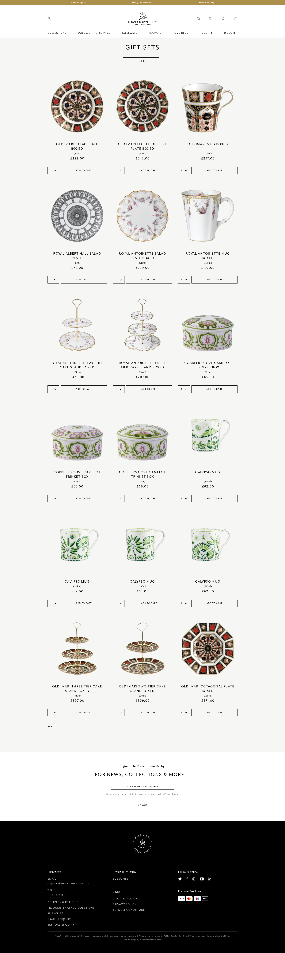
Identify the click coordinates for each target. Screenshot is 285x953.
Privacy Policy (124, 904)
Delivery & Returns (63, 902)
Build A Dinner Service (94, 32)
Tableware (129, 32)
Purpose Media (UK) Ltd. (151, 939)
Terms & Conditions (129, 909)
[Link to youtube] (202, 878)
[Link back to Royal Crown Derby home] (142, 18)
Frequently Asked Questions (71, 907)
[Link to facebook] (187, 878)
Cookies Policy (125, 898)
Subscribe (55, 913)
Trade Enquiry (59, 919)
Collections (57, 32)
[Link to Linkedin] (209, 878)
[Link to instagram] (193, 878)
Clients (207, 32)
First (50, 726)
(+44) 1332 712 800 (59, 895)
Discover (231, 32)
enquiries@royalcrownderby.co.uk (68, 883)
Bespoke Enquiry (61, 924)
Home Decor (181, 32)
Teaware (155, 32)
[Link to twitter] (180, 878)
